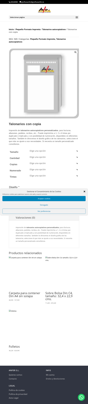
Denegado (44, 205)
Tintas (13, 176)
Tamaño (14, 152)
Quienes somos (15, 375)
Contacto (13, 378)
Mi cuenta (50, 375)
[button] (84, 191)
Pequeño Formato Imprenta (28, 29)
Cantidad (14, 158)
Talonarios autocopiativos (54, 29)
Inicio (11, 29)
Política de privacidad (18, 394)
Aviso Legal (13, 398)
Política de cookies (17, 390)
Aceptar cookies (44, 198)
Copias (13, 164)
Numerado (15, 170)
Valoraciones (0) (25, 217)
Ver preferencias (44, 211)
